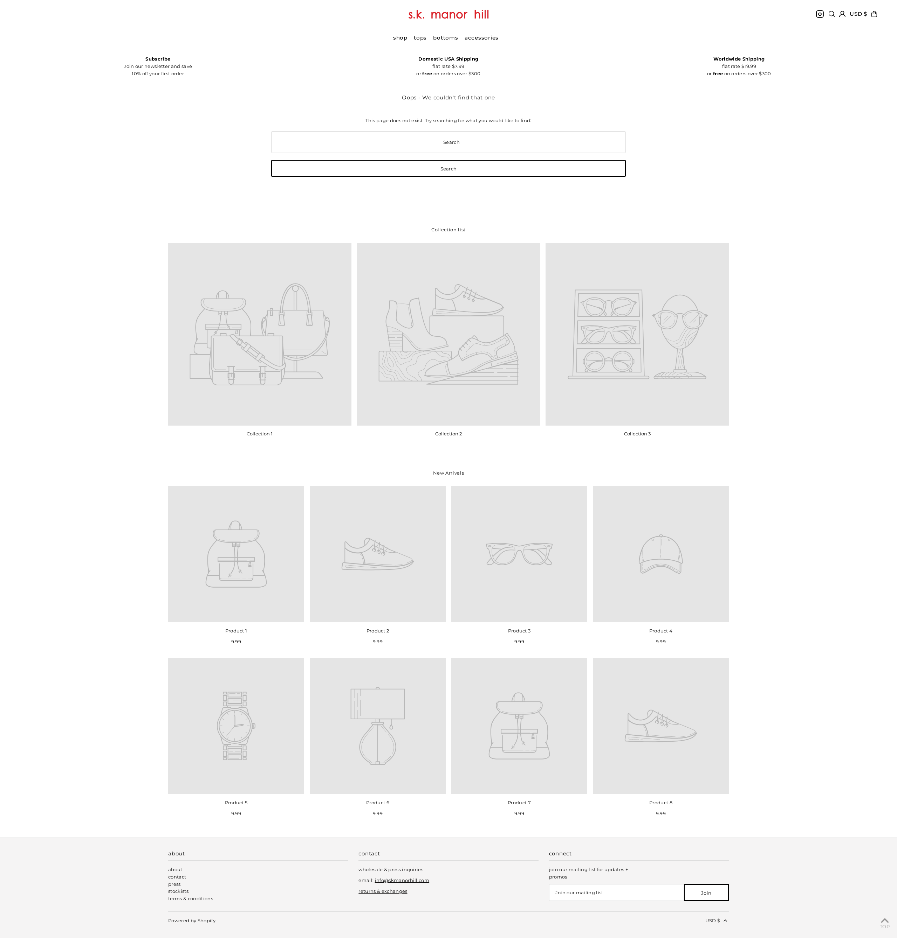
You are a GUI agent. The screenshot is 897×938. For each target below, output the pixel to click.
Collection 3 (637, 433)
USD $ (858, 13)
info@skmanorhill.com (402, 880)
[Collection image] (259, 334)
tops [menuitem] (420, 37)
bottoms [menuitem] (445, 37)
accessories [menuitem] (482, 37)
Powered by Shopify (191, 920)
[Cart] (874, 14)
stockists (178, 891)
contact (177, 877)
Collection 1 (260, 433)
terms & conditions (190, 898)
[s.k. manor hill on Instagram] (819, 14)
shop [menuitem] (400, 37)
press (174, 884)
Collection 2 (448, 433)
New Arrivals (448, 473)
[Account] (842, 14)
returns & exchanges (382, 891)
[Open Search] (832, 14)
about (175, 869)
